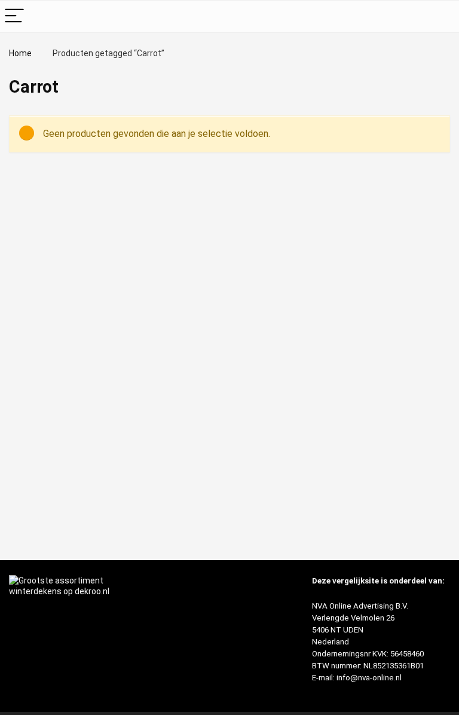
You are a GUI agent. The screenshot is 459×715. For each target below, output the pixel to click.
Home (20, 53)
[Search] (440, 16)
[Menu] (14, 16)
